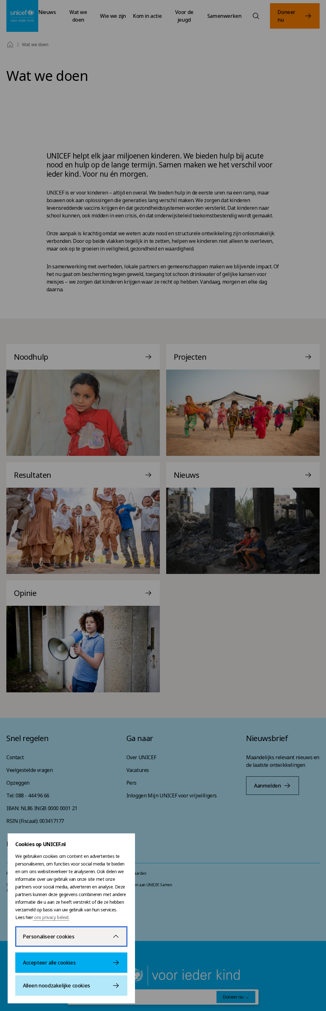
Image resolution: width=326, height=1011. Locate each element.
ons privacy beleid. (51, 917)
